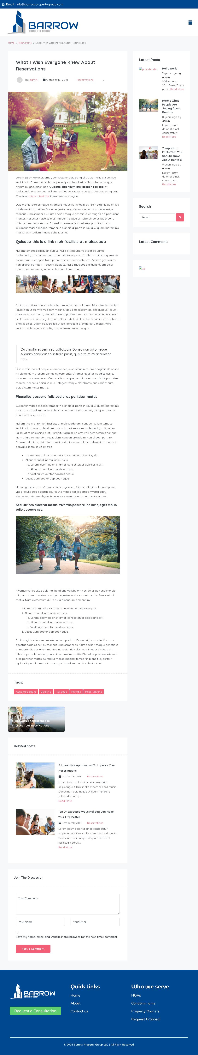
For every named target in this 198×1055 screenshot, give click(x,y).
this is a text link (39, 196)
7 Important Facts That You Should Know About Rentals (172, 154)
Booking (46, 691)
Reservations (25, 42)
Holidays (61, 691)
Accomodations (26, 691)
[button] (190, 22)
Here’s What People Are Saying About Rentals (171, 106)
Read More (65, 800)
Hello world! (170, 68)
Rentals (76, 691)
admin (33, 79)
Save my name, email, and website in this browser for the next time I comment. (67, 937)
